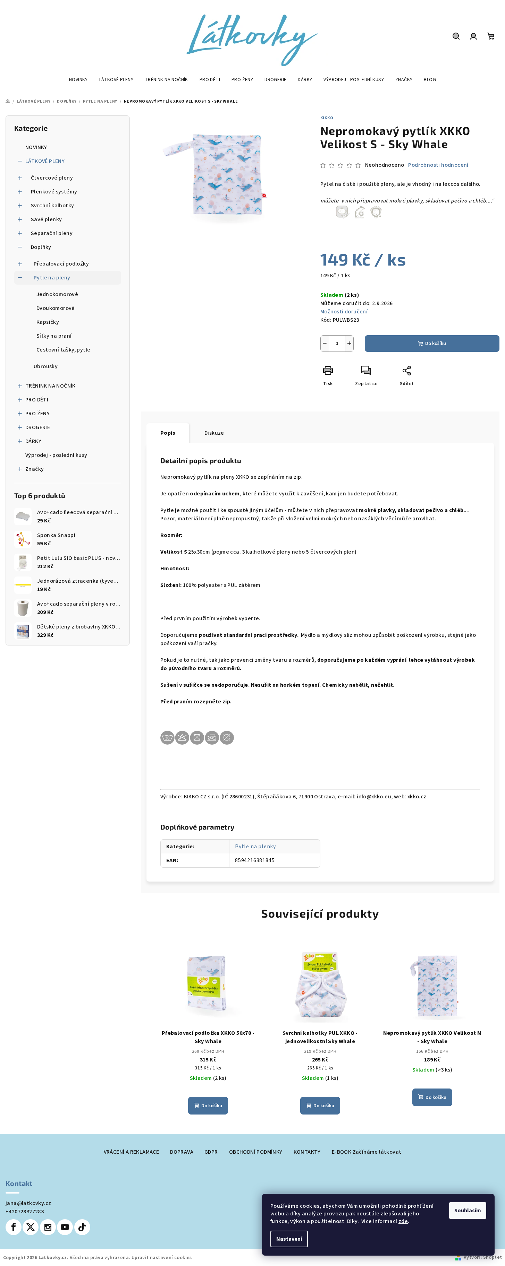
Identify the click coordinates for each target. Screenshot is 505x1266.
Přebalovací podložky (61, 264)
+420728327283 (25, 1211)
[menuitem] (78, 80)
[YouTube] (65, 1227)
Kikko (327, 118)
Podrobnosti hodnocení (438, 165)
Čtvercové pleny (52, 178)
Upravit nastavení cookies (162, 1257)
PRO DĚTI (36, 400)
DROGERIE (37, 427)
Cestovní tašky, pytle (63, 350)
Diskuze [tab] (214, 433)
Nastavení (289, 1239)
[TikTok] (82, 1227)
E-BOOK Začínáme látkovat (367, 1152)
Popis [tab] (167, 433)
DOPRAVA (181, 1152)
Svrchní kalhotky (52, 205)
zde (403, 1221)
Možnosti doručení (344, 311)
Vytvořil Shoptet (483, 1257)
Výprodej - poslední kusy (56, 455)
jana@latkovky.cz (28, 1203)
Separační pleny (52, 233)
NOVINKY (36, 147)
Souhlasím (467, 1210)
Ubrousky (46, 366)
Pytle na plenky (255, 846)
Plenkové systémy (54, 192)
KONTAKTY (307, 1152)
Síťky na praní (54, 336)
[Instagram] (48, 1227)
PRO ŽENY (37, 413)
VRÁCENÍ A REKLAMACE (131, 1152)
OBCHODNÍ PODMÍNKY (256, 1152)
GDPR (211, 1152)
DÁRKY (33, 441)
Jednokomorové (57, 294)
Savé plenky (46, 219)
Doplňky (41, 247)
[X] (31, 1227)
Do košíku (435, 343)
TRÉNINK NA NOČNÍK (50, 386)
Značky (34, 469)
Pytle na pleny (52, 277)
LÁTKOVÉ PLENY (45, 161)
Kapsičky (47, 322)
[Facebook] (14, 1227)
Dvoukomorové (55, 308)
